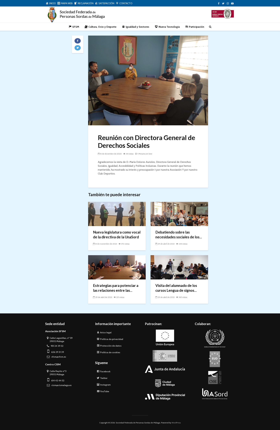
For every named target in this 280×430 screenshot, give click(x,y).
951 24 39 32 (56, 345)
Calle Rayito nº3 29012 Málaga (56, 373)
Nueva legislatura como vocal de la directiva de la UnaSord (116, 234)
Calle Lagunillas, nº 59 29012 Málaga (59, 340)
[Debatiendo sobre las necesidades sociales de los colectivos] (179, 213)
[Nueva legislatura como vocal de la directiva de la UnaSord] (117, 213)
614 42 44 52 (56, 380)
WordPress (176, 422)
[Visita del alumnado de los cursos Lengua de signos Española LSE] (179, 267)
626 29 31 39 (56, 352)
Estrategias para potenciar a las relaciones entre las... (115, 288)
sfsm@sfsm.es (58, 356)
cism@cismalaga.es (61, 385)
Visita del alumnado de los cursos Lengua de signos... (176, 288)
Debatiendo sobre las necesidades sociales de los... (178, 234)
